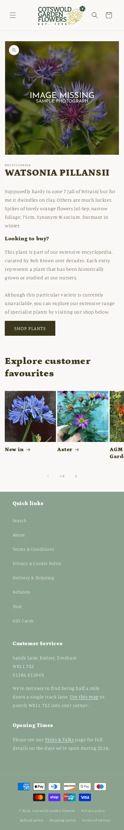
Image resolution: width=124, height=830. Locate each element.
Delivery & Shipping (33, 577)
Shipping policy (63, 820)
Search (20, 520)
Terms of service (96, 820)
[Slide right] (76, 476)
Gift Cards (23, 620)
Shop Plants (30, 328)
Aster (64, 449)
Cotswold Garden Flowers (53, 810)
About (19, 534)
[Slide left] (48, 476)
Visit (17, 606)
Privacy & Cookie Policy (37, 563)
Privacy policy (93, 810)
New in (14, 449)
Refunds (21, 591)
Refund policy (32, 820)
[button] (13, 15)
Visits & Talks (59, 739)
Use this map (84, 697)
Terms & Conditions (34, 549)
